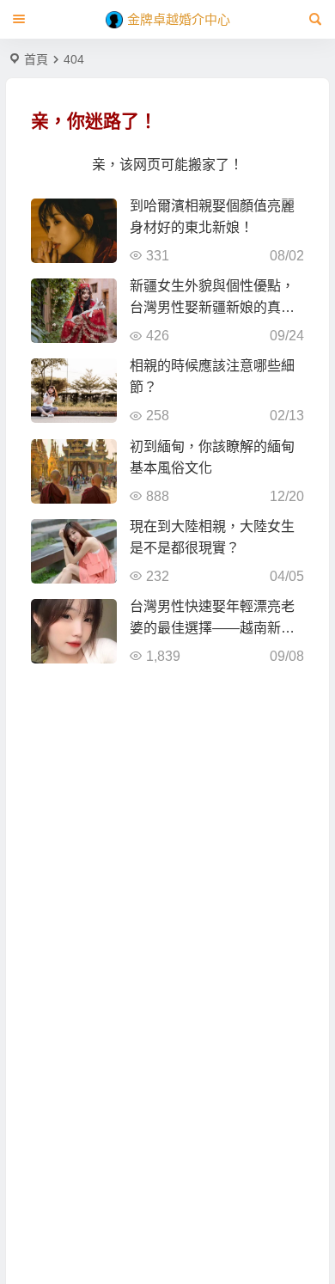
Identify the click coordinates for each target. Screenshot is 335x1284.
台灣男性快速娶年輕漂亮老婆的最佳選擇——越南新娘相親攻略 (212, 628)
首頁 (36, 59)
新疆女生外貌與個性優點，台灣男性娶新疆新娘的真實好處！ (212, 307)
